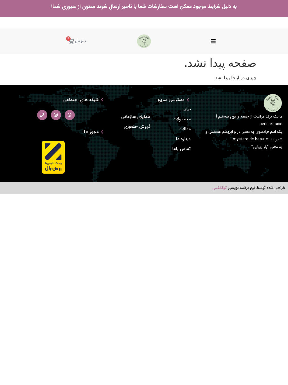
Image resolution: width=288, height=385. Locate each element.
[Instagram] (56, 115)
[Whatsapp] (70, 115)
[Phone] (42, 115)
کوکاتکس (219, 188)
